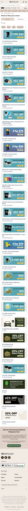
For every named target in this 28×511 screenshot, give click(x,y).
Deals (2, 10)
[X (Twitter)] (2, 457)
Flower (5, 10)
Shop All (17, 480)
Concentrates (14, 10)
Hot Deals (3, 474)
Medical (25, 8)
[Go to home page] (14, 454)
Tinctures (24, 10)
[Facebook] (5, 457)
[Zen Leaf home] (14, 2)
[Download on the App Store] (6, 465)
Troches (19, 10)
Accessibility (6, 507)
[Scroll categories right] (26, 27)
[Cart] (26, 2)
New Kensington (7, 13)
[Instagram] (9, 457)
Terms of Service (20, 507)
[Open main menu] (2, 2)
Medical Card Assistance (14, 445)
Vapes (9, 10)
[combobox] (13, 5)
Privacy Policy (13, 507)
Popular (3, 27)
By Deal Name (20, 19)
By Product (7, 19)
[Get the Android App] (19, 465)
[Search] (25, 5)
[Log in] (23, 2)
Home (2, 13)
